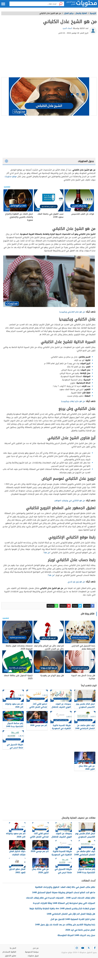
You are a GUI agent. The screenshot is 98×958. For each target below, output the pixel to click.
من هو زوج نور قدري (76, 581)
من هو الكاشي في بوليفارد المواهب (69, 500)
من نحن (36, 948)
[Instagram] (77, 948)
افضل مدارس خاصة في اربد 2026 (80, 930)
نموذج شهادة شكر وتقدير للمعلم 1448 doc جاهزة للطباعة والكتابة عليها (62, 908)
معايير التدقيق (10, 955)
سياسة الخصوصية (32, 952)
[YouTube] (83, 948)
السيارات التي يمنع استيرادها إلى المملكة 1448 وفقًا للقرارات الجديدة (64, 903)
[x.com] (89, 948)
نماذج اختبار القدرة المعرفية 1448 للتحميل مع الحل (72, 919)
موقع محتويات (11, 176)
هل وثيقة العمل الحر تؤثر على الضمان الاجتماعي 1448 (71, 914)
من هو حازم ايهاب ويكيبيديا (73, 401)
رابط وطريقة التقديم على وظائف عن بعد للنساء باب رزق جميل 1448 (65, 925)
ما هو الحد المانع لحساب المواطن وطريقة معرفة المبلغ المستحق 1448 (63, 892)
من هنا (47, 552)
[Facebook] (95, 948)
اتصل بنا (13, 948)
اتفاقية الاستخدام (9, 952)
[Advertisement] (49, 57)
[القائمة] (3, 4)
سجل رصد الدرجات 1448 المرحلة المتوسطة (76, 935)
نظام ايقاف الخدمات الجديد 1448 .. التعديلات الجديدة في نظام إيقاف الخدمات (60, 898)
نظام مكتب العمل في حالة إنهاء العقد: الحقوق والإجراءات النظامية (65, 887)
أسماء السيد (67, 28)
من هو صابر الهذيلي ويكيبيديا (72, 312)
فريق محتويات (33, 955)
